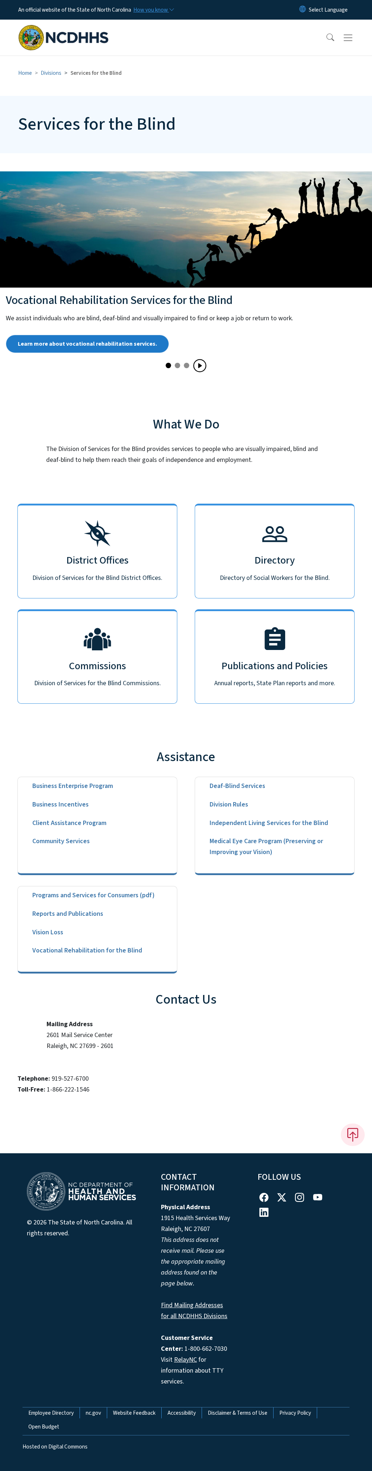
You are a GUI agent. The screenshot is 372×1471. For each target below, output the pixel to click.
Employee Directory (51, 1413)
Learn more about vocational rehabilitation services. (87, 344)
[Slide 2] (186, 365)
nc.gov (93, 1413)
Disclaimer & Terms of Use (237, 1413)
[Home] (63, 29)
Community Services (61, 841)
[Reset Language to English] (302, 9)
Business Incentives (60, 804)
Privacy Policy (295, 1413)
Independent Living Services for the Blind (269, 823)
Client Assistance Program (69, 823)
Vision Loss (47, 932)
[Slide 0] (168, 365)
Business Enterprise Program (72, 786)
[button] (325, 37)
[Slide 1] (177, 365)
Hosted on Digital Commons (55, 1447)
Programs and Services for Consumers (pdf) (93, 895)
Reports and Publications (67, 913)
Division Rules (229, 804)
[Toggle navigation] (355, 37)
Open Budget (43, 1427)
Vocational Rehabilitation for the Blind (87, 950)
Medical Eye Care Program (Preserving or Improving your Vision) (266, 847)
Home (25, 73)
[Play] (200, 366)
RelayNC (185, 1359)
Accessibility (181, 1413)
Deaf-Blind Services (237, 786)
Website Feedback (134, 1413)
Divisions (51, 73)
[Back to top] (353, 1134)
